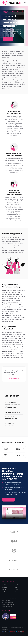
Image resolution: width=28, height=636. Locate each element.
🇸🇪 (16, 632)
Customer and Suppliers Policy (17, 627)
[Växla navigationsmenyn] (24, 2)
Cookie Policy (5, 629)
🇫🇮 (21, 632)
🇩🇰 (19, 632)
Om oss (4, 589)
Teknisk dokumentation (7, 625)
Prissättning (17, 584)
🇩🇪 (8, 632)
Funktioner (4, 587)
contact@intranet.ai (7, 606)
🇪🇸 (12, 632)
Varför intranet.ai (6, 584)
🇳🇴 (23, 632)
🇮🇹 (5, 632)
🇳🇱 (14, 632)
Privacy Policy (16, 625)
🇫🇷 (10, 632)
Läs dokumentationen (14, 378)
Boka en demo (8, 38)
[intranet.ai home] (12, 2)
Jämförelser (5, 591)
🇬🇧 (3, 632)
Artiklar (16, 589)
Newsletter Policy (5, 627)
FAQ (16, 587)
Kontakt (16, 591)
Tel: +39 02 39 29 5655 (8, 604)
